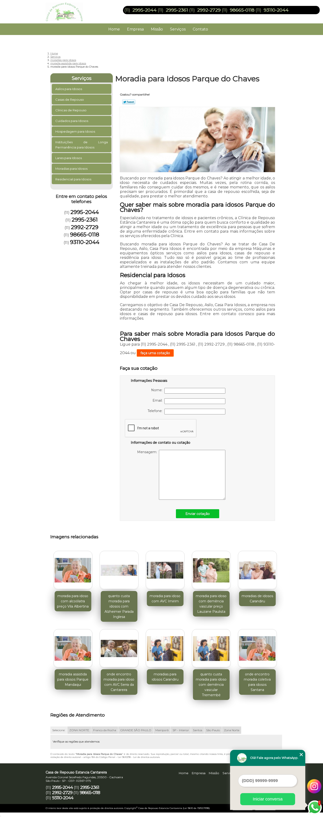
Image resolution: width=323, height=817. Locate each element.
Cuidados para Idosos (71, 121)
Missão (157, 29)
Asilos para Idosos (68, 89)
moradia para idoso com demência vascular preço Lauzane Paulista (211, 604)
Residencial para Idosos (73, 179)
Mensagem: (148, 452)
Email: (158, 400)
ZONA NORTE (79, 730)
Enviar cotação (197, 514)
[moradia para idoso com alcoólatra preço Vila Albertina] (72, 570)
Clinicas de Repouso (71, 110)
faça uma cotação (155, 353)
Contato (200, 29)
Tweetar (128, 102)
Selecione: (58, 730)
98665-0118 (242, 10)
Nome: (157, 390)
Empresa (135, 29)
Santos (197, 730)
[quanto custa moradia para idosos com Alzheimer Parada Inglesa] (119, 570)
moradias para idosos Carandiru (165, 677)
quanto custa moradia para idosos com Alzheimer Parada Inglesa (119, 606)
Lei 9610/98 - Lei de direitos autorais (139, 757)
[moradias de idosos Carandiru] (257, 570)
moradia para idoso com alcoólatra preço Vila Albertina (73, 601)
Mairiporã (162, 730)
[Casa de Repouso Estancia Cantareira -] (73, 9)
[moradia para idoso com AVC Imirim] (165, 570)
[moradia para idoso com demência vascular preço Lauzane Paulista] (211, 570)
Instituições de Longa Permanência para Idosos (81, 144)
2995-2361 (177, 10)
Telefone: (156, 411)
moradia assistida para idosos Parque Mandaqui (72, 679)
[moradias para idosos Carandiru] (165, 648)
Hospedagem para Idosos (75, 131)
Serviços (178, 29)
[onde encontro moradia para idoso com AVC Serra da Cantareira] (119, 648)
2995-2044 (144, 10)
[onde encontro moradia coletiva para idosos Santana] (257, 648)
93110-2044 (276, 10)
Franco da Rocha (104, 730)
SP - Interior (181, 730)
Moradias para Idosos (71, 168)
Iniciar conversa (268, 799)
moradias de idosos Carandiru (257, 598)
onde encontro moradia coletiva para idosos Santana (257, 682)
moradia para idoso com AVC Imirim (165, 598)
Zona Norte (231, 730)
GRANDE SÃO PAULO (135, 730)
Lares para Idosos (68, 158)
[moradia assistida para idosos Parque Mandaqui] (72, 648)
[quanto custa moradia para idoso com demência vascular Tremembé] (211, 648)
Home (114, 29)
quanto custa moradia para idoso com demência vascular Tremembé (211, 684)
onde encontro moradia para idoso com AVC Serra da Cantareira (119, 682)
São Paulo (213, 730)
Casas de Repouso (69, 99)
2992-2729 (209, 10)
